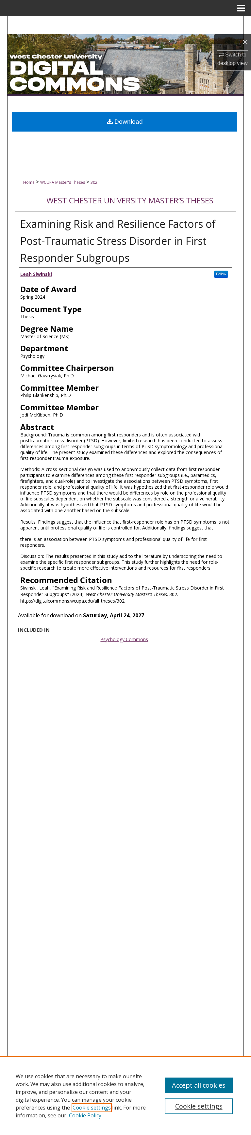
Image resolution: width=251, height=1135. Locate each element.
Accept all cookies (199, 1085)
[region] (125, 1095)
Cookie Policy (85, 1115)
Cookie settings (92, 1107)
